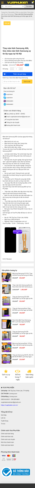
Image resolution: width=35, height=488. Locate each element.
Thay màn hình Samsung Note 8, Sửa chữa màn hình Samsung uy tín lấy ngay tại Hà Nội (22, 286)
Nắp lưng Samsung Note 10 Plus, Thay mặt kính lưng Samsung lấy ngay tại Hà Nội (22, 345)
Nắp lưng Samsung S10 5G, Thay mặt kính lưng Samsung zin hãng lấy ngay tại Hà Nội (22, 275)
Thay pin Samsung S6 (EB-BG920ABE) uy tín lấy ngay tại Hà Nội (22, 333)
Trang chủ (4, 12)
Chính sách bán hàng (7, 433)
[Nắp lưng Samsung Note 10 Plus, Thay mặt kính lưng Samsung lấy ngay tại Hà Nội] (6, 351)
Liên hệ (3, 418)
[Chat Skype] (5, 98)
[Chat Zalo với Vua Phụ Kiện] (5, 105)
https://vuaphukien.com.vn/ (18, 221)
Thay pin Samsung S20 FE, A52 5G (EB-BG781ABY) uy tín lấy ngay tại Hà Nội (22, 356)
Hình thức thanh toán (7, 442)
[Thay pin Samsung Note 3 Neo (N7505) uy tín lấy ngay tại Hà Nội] (6, 316)
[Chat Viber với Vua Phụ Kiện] (5, 102)
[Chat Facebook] (5, 95)
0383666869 (9, 101)
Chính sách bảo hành (7, 445)
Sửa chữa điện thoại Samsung (18, 78)
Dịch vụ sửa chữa (21, 12)
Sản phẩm (11, 12)
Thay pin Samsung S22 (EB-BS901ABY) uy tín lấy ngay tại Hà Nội (22, 298)
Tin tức (3, 423)
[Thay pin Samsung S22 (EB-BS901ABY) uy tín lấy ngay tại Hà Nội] (6, 305)
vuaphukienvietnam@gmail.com (20, 116)
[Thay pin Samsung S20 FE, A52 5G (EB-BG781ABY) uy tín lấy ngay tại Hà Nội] (6, 363)
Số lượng (5, 69)
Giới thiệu (4, 415)
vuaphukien (9, 94)
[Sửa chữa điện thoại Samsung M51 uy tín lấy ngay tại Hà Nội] (6, 328)
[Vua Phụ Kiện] (17, 2)
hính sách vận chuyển (8, 439)
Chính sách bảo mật (7, 436)
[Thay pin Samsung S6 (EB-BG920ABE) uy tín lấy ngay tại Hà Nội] (6, 340)
